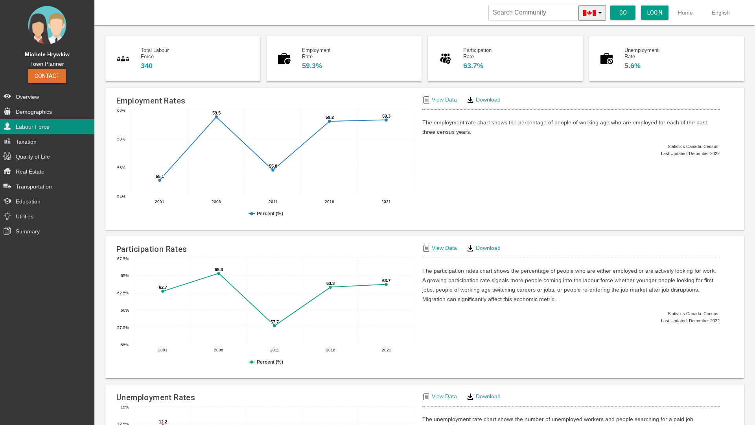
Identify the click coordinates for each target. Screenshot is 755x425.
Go (623, 12)
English (721, 12)
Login (654, 12)
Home (685, 12)
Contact (47, 76)
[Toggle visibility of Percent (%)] (266, 213)
